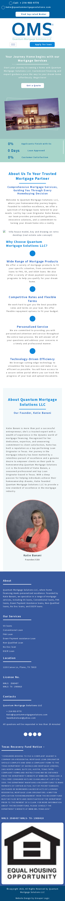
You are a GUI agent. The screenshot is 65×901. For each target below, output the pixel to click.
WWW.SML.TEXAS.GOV (49, 776)
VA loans (7, 626)
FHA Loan (8, 634)
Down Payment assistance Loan (19, 638)
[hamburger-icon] (13, 44)
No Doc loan (9, 647)
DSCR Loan (8, 651)
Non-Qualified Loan (13, 642)
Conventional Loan (13, 630)
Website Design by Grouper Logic (33, 898)
